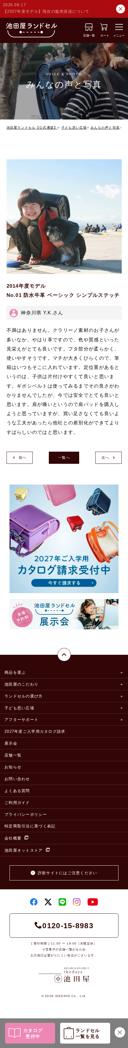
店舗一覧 (12, 755)
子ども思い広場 (74, 127)
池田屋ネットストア (23, 850)
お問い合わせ (17, 779)
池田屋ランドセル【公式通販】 (32, 127)
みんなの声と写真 (105, 127)
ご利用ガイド (17, 802)
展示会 (10, 743)
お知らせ (12, 767)
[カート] (103, 28)
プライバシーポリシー (25, 814)
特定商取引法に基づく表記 (29, 826)
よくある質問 (17, 791)
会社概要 (12, 838)
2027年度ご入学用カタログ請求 (34, 731)
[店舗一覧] (89, 28)
